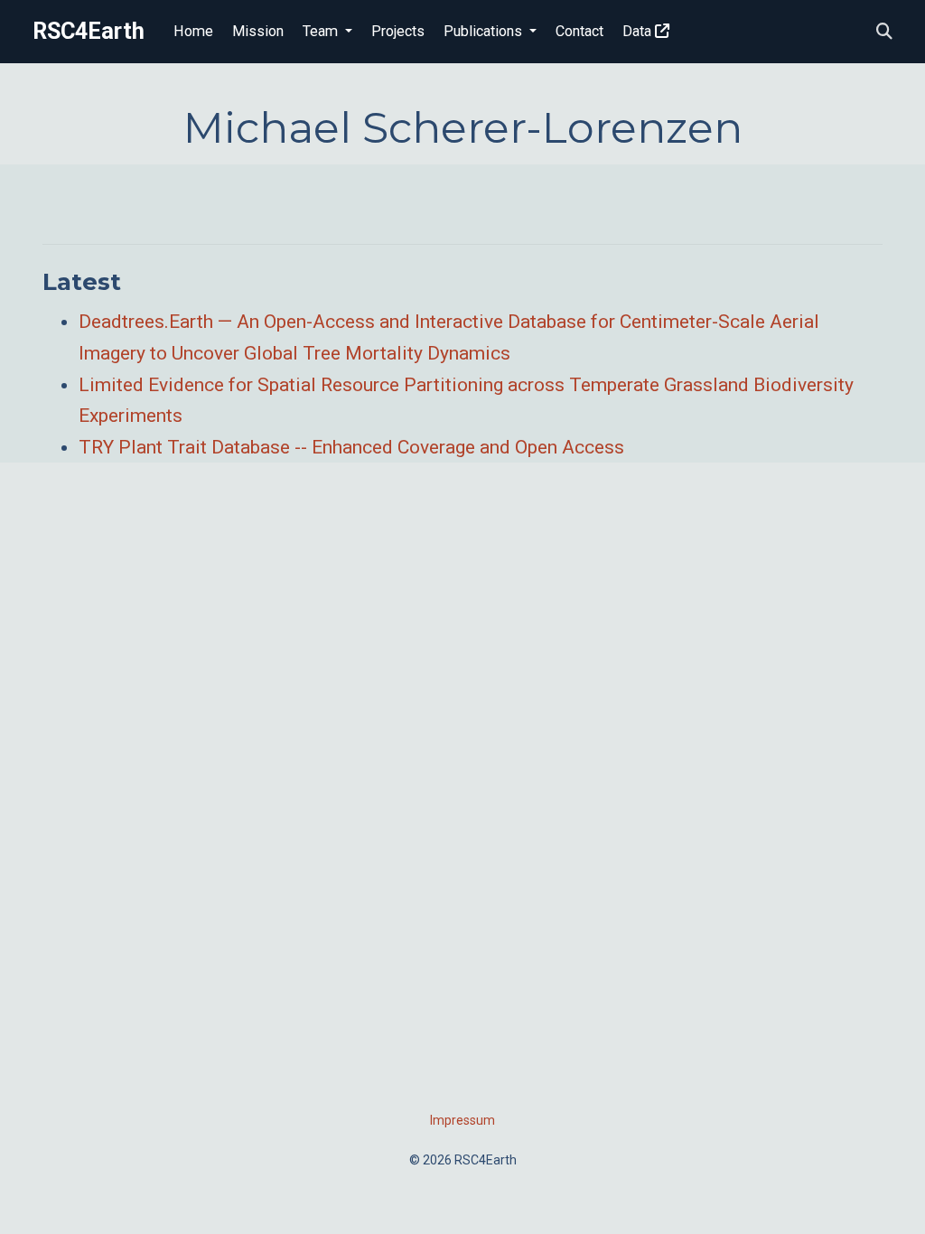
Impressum (462, 1120)
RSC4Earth (89, 31)
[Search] (884, 32)
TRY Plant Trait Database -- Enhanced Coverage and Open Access (351, 447)
